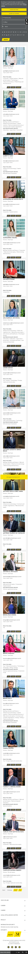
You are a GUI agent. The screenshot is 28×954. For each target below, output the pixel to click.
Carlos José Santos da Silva (13, 832)
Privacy (3, 919)
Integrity (4, 930)
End (20, 890)
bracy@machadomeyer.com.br (11, 703)
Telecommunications (8, 81)
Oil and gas (21, 333)
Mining (11, 667)
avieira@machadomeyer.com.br (11, 496)
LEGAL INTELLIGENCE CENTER (9, 915)
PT (16, 952)
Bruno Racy (7, 698)
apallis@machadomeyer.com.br (11, 71)
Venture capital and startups (10, 589)
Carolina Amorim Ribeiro (12, 870)
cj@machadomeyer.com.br (10, 836)
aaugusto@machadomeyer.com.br (12, 372)
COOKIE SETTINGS (14, 9)
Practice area (7, 17)
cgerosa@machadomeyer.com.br (11, 791)
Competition (6, 292)
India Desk (12, 338)
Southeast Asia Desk (15, 340)
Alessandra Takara (10, 237)
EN (19, 952)
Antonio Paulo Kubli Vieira (13, 491)
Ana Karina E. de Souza (11, 318)
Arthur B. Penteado (10, 571)
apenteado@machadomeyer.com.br (12, 576)
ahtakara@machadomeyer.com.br (11, 242)
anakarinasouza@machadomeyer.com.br (13, 323)
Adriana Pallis (8, 66)
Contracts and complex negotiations (12, 126)
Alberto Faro (8, 156)
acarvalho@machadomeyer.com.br (12, 538)
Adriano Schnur (9, 109)
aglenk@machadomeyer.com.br (11, 284)
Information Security (8, 924)
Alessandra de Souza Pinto (13, 199)
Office (5, 22)
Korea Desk (20, 130)
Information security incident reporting (9, 926)
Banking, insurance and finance (10, 121)
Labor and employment (9, 420)
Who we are (5, 900)
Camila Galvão (8, 748)
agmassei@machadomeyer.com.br (12, 413)
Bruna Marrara (8, 653)
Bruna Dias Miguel (9, 615)
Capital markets (14, 78)
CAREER (3, 905)
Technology (14, 80)
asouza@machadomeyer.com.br (11, 204)
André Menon (8, 368)
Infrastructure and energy (9, 123)
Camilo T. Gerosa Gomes (12, 787)
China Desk (6, 130)
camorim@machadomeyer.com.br (11, 875)
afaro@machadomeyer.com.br (11, 161)
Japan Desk (13, 130)
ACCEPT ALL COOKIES (14, 13)
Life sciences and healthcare (10, 333)
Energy (5, 335)
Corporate (5, 78)
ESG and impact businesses (10, 173)
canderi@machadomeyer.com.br (11, 753)
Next (15, 890)
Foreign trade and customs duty (14, 761)
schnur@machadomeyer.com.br (11, 114)
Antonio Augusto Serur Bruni (12, 450)
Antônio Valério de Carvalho (14, 533)
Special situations (7, 806)
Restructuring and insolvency (15, 125)
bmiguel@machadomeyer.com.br (11, 620)
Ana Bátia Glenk (9, 279)
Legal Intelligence (5, 952)
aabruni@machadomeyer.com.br (11, 456)
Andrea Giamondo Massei (12, 408)
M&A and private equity (10, 252)
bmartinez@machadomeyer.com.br (12, 658)
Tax (4, 380)
